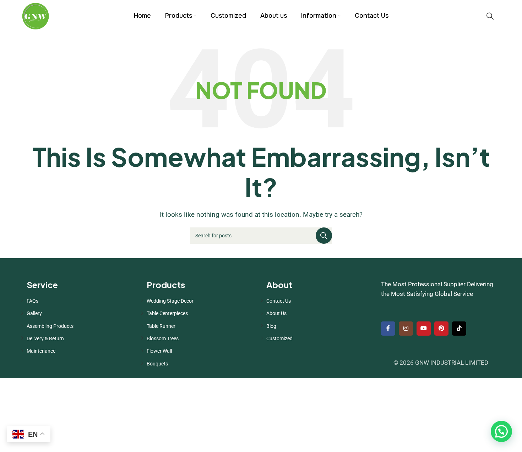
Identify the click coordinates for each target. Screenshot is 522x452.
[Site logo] (35, 15)
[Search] (490, 16)
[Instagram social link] (406, 328)
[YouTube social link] (424, 328)
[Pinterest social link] (441, 328)
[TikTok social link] (459, 328)
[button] (501, 431)
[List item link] (81, 301)
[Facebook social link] (388, 328)
